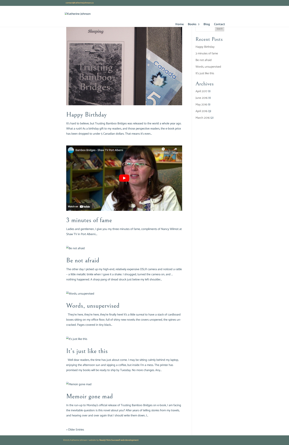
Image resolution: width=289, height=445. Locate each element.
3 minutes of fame (89, 220)
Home (179, 25)
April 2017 (201, 91)
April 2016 (201, 111)
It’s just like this (87, 351)
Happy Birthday (86, 114)
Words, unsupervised (93, 305)
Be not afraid (82, 260)
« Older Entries (75, 429)
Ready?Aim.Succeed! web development (119, 440)
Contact (219, 25)
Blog (207, 25)
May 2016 (201, 104)
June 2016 (202, 97)
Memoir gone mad (89, 396)
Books (192, 25)
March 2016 (203, 117)
